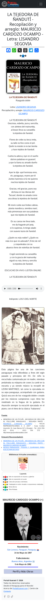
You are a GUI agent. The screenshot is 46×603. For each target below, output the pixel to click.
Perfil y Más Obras (23, 571)
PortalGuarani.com (20, 588)
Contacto (7, 591)
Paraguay (32, 550)
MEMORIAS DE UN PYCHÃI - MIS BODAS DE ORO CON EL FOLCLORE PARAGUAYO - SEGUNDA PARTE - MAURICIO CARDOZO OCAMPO (23, 443)
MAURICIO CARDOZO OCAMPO (17, 424)
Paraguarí (23, 550)
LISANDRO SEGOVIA (26, 107)
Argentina (28, 561)
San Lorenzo (12, 550)
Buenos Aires (17, 561)
